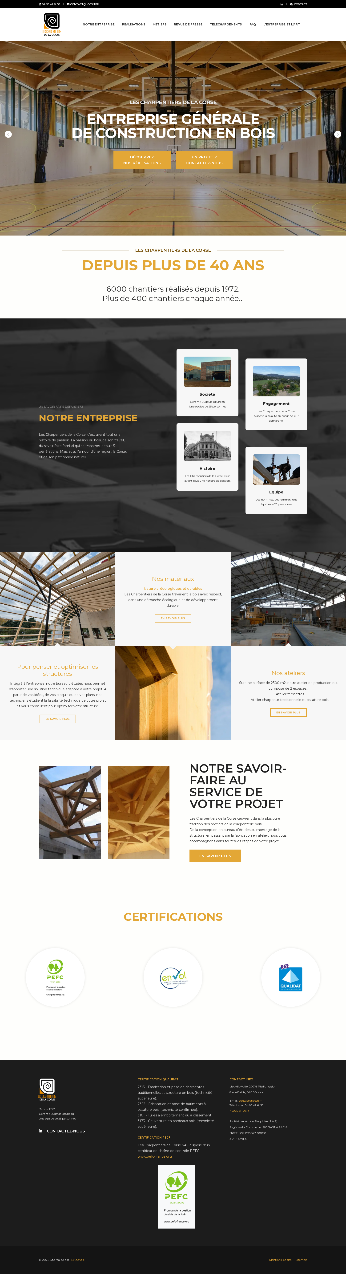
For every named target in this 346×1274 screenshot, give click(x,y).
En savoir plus (58, 718)
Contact (300, 4)
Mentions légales (280, 1260)
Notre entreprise (99, 24)
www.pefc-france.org (155, 1156)
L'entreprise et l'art (281, 24)
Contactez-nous (66, 1131)
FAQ (252, 24)
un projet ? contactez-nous (204, 160)
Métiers (159, 24)
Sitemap (301, 1260)
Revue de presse (188, 24)
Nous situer (239, 1110)
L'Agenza (77, 1260)
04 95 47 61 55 (50, 4)
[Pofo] (52, 24)
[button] (337, 134)
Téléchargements (226, 24)
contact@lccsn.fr (84, 4)
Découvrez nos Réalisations (142, 160)
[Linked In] (281, 4)
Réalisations (133, 24)
